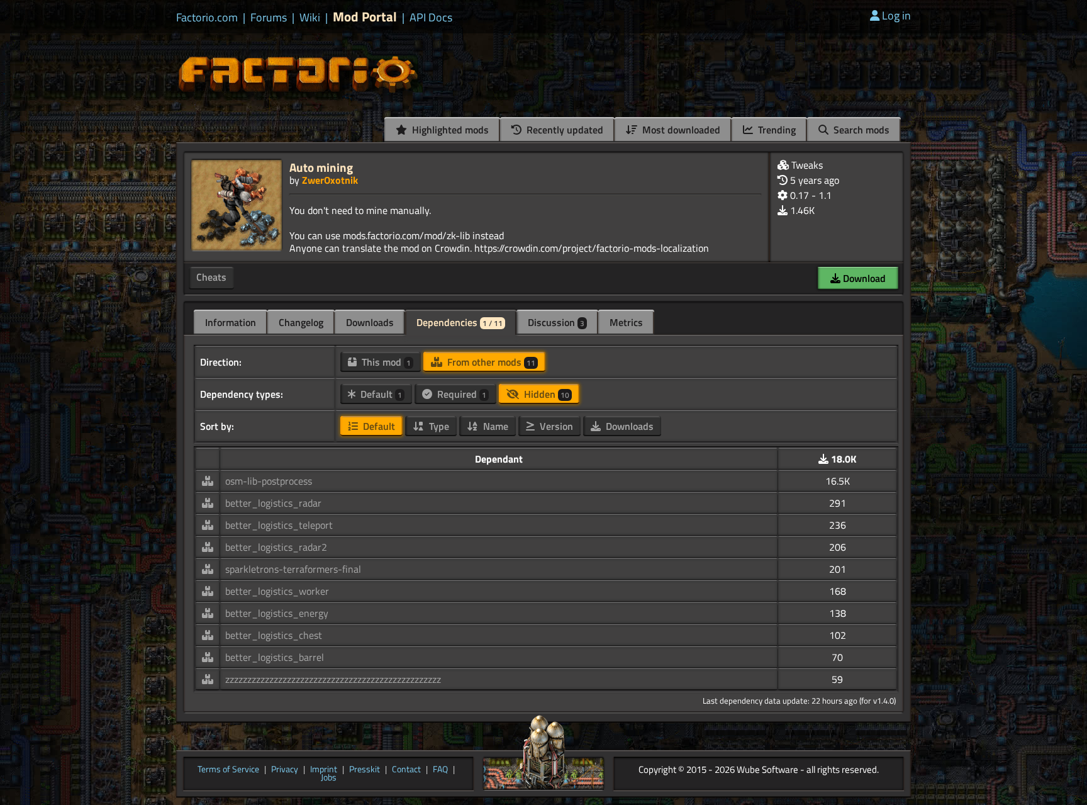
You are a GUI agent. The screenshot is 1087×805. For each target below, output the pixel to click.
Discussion (556, 322)
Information (230, 322)
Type (437, 426)
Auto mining (321, 167)
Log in (896, 15)
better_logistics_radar (273, 502)
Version (555, 426)
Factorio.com (207, 17)
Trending (775, 129)
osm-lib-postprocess (268, 480)
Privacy (284, 769)
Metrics (626, 322)
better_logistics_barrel (274, 657)
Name (494, 426)
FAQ (440, 769)
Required (460, 394)
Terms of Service (228, 769)
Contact (406, 769)
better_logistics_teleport (279, 524)
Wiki (309, 17)
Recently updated (563, 129)
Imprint (323, 769)
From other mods (490, 361)
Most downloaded (680, 129)
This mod (385, 361)
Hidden (545, 394)
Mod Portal (365, 16)
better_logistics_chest (273, 635)
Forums (268, 17)
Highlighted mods (449, 129)
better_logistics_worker (277, 591)
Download (863, 278)
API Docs (431, 17)
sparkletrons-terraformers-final (293, 569)
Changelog (301, 322)
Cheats (211, 276)
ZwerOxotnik (330, 180)
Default (380, 394)
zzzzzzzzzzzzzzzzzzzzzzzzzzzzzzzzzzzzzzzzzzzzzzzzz (333, 679)
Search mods (860, 129)
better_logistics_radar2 (276, 546)
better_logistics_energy (276, 613)
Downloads (370, 322)
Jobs (329, 778)
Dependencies (459, 322)
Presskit (364, 769)
